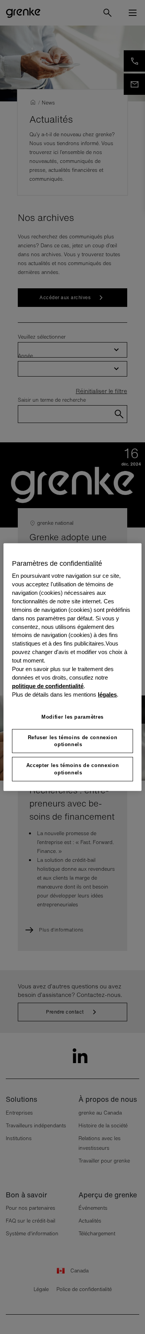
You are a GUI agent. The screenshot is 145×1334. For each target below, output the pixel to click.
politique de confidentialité (48, 686)
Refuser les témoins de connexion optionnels (73, 741)
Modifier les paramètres (72, 717)
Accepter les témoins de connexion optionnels (72, 768)
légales (107, 695)
